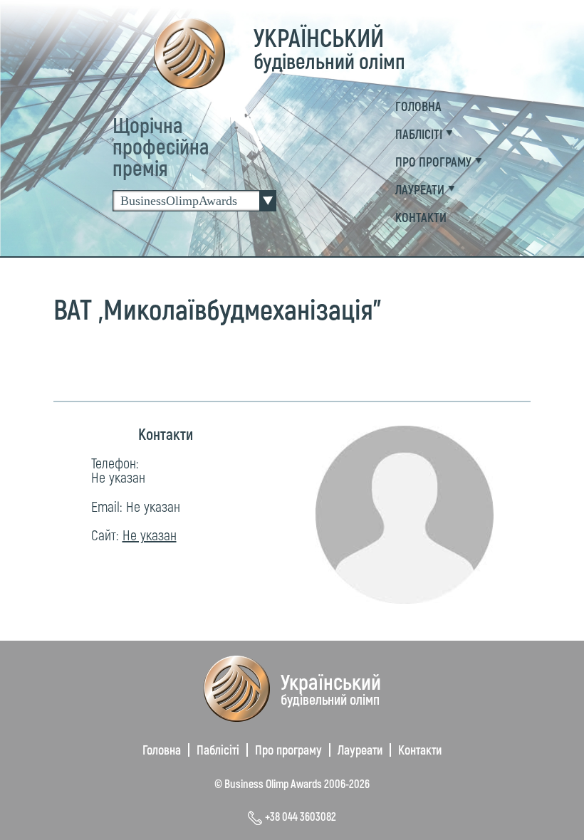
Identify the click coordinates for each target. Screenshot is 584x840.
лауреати (419, 189)
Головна (418, 106)
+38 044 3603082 (300, 816)
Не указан (118, 476)
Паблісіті (218, 749)
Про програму (288, 749)
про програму (433, 161)
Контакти (420, 749)
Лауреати (360, 749)
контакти (421, 217)
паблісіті (418, 134)
